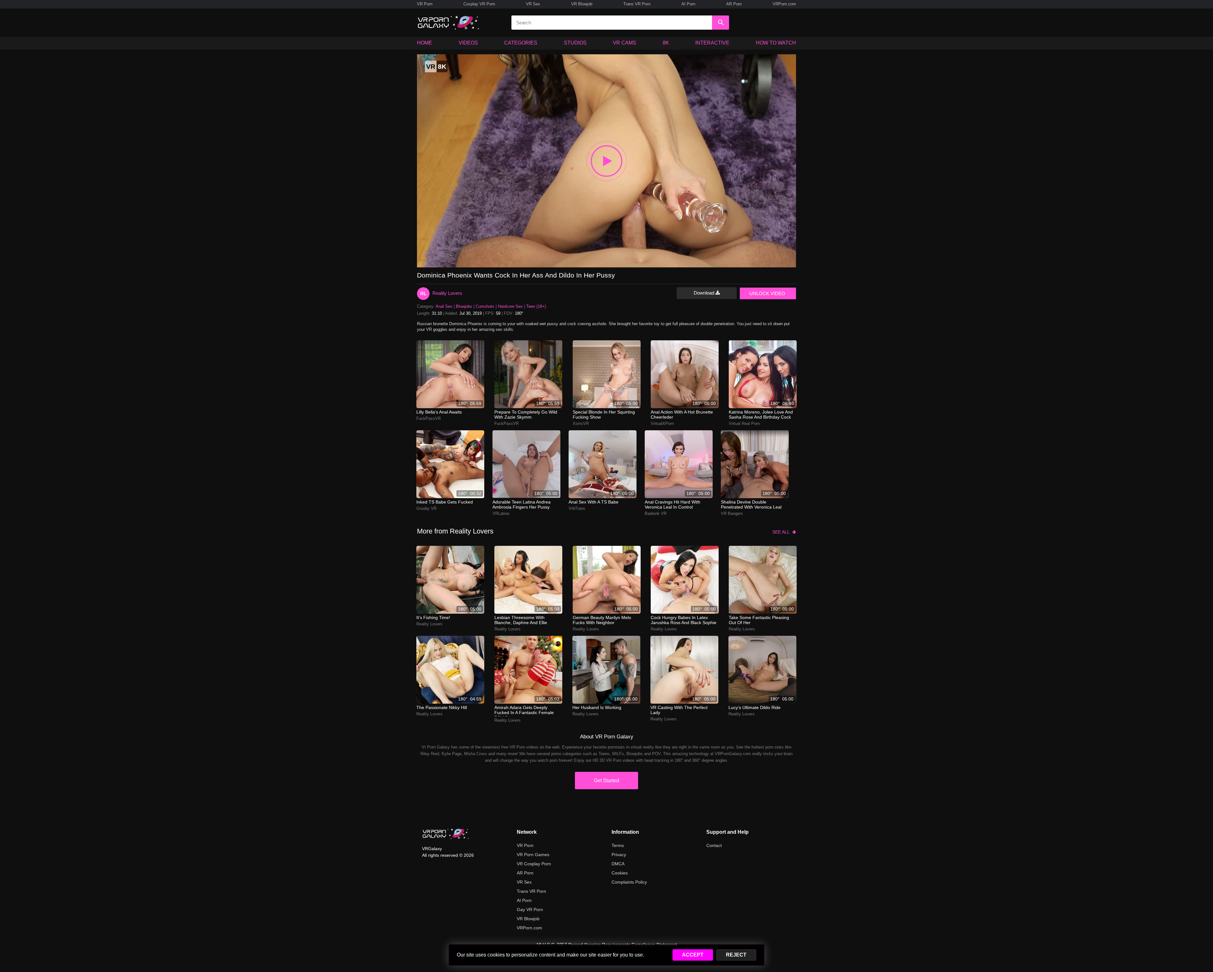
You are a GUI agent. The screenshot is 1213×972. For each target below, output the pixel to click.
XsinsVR (581, 423)
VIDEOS (468, 42)
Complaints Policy (629, 882)
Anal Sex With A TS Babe (594, 501)
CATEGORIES (520, 42)
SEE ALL (782, 531)
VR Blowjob (581, 4)
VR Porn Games (533, 854)
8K (666, 42)
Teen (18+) (536, 306)
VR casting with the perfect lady (679, 710)
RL (423, 293)
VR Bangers (732, 513)
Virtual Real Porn (744, 423)
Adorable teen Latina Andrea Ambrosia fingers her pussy (521, 504)
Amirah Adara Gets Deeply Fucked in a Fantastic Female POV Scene (524, 710)
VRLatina (500, 513)
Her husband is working (596, 707)
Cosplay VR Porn (479, 4)
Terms (618, 845)
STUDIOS (575, 42)
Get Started (606, 780)
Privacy (619, 854)
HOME (424, 42)
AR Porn (734, 4)
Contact (714, 845)
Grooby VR (426, 508)
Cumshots (485, 306)
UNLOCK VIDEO (767, 293)
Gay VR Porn (530, 909)
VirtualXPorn (662, 423)
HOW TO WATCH (776, 42)
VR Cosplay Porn (534, 863)
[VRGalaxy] (445, 833)
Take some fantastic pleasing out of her (759, 620)
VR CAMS (624, 42)
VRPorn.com (784, 4)
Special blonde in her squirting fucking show (604, 414)
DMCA (618, 863)
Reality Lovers (447, 293)
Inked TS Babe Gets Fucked (444, 501)
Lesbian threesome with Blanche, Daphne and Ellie (520, 620)
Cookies (620, 872)
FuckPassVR (428, 418)
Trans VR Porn (636, 4)
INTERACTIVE (712, 42)
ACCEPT (692, 954)
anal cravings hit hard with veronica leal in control (672, 504)
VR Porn (424, 4)
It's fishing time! (433, 617)
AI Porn (688, 4)
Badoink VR (656, 513)
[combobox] (611, 22)
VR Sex (533, 4)
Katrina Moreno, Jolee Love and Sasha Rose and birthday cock (761, 414)
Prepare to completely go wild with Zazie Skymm (525, 414)
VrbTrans (577, 508)
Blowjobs (464, 306)
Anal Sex (444, 306)
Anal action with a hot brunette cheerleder (682, 414)
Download (704, 292)
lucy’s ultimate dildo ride (754, 707)
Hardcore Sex (510, 306)
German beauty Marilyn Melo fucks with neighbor (602, 620)
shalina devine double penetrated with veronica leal (751, 504)
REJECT (736, 954)
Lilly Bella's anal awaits (439, 411)
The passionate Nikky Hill (441, 707)
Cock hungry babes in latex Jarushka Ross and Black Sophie (683, 620)
